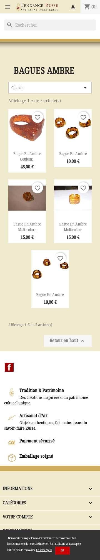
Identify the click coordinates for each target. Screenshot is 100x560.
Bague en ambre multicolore (27, 226)
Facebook (9, 367)
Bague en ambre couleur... (27, 156)
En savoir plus (44, 550)
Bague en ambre (73, 153)
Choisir (50, 87)
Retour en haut (68, 341)
